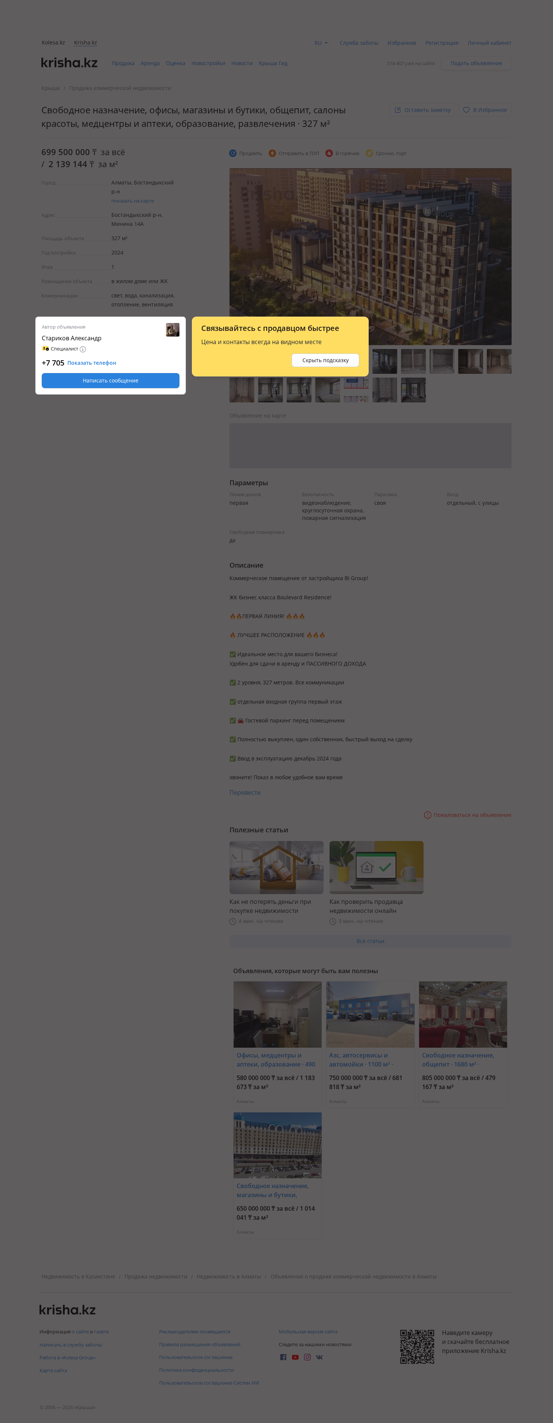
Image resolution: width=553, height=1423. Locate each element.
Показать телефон (91, 363)
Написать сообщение (110, 380)
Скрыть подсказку (325, 360)
